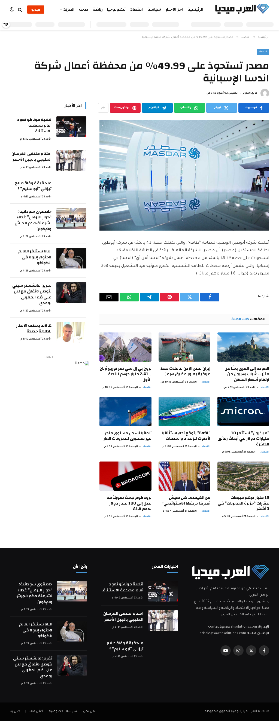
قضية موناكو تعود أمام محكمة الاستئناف (34, 125)
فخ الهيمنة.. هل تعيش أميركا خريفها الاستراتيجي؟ (186, 500)
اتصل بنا (16, 711)
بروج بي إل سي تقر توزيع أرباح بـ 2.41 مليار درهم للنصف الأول (125, 374)
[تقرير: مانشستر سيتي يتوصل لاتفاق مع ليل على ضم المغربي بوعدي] (71, 292)
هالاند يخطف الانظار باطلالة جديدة (33, 328)
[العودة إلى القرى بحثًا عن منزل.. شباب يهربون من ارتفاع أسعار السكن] (243, 347)
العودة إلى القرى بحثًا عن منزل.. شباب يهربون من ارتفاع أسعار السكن (247, 374)
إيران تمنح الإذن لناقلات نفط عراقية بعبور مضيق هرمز (185, 371)
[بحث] (20, 10)
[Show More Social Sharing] (103, 108)
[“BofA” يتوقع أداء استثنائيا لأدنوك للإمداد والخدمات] (184, 411)
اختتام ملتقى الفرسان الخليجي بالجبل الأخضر (31, 157)
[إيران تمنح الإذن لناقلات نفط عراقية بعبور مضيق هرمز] (184, 347)
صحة (83, 9)
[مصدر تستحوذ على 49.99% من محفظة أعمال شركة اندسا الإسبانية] (184, 175)
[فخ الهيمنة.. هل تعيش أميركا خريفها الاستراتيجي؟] (184, 476)
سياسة (154, 9)
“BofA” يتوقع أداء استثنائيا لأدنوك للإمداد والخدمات (186, 436)
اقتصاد (136, 9)
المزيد (68, 9)
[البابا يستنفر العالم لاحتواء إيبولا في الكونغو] (71, 258)
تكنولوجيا (116, 9)
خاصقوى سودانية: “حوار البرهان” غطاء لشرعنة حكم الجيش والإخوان (33, 220)
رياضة (98, 9)
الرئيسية (195, 9)
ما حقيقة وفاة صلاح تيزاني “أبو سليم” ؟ (33, 186)
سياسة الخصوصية (63, 711)
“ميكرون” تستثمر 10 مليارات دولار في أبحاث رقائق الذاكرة (243, 438)
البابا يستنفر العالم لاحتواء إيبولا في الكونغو (34, 257)
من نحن (89, 711)
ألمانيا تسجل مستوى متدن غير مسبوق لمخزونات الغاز (127, 436)
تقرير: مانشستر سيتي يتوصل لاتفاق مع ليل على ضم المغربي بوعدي (31, 294)
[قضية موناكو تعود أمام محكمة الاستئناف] (71, 126)
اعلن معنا (36, 711)
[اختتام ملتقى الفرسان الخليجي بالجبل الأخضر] (71, 160)
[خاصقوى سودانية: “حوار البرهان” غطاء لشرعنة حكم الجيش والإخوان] (71, 218)
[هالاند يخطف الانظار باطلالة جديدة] (71, 332)
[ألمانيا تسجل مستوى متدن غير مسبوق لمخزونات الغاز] (125, 411)
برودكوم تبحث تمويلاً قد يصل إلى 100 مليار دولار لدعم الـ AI (129, 503)
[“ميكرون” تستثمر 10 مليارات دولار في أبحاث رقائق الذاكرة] (243, 411)
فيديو (35, 10)
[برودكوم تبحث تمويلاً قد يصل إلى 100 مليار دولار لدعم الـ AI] (125, 476)
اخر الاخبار (174, 9)
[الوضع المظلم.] (12, 9)
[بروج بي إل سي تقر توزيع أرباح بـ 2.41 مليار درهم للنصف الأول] (125, 347)
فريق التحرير (249, 93)
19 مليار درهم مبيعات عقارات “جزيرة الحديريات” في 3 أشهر (243, 503)
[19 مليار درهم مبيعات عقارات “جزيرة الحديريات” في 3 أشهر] (243, 476)
